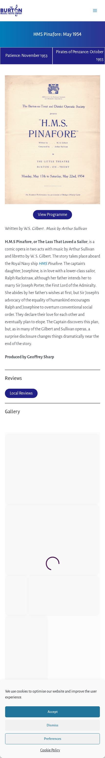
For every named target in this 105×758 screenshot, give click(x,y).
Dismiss (52, 725)
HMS (43, 263)
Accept (53, 712)
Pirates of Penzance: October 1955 (80, 56)
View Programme (52, 214)
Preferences (52, 739)
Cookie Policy (50, 750)
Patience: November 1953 (26, 55)
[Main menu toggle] (95, 10)
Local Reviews (21, 393)
